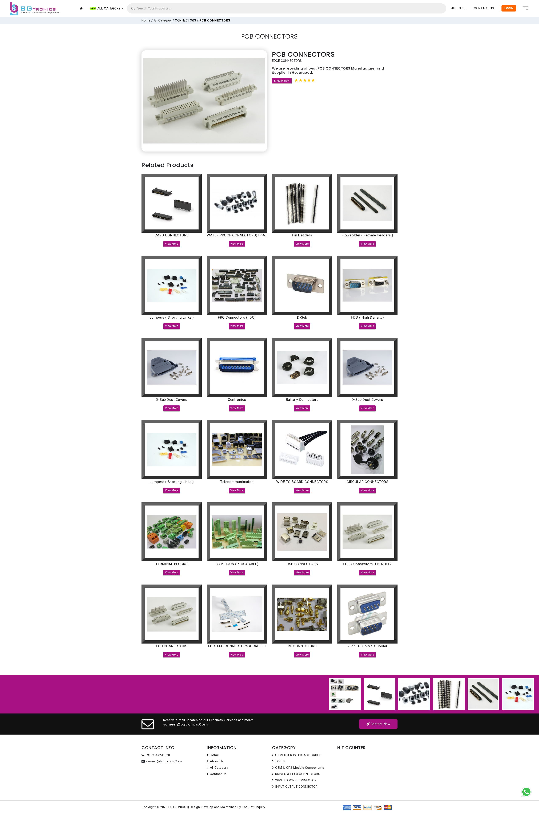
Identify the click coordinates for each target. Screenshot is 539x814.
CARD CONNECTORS (172, 235)
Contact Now (380, 724)
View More (171, 243)
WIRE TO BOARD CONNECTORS (302, 482)
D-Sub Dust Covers (171, 399)
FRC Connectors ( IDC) (237, 317)
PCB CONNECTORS (171, 646)
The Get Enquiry (253, 807)
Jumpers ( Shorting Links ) (171, 317)
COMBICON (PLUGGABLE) (237, 564)
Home (145, 20)
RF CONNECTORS (302, 646)
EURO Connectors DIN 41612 (367, 564)
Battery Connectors (302, 399)
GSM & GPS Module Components (299, 768)
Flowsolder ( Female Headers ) (367, 235)
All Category (163, 20)
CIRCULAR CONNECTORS (367, 482)
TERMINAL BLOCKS (172, 564)
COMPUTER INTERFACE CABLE (298, 755)
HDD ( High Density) (367, 317)
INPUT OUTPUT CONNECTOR (296, 787)
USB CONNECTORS (302, 564)
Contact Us (484, 8)
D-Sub (302, 317)
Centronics (237, 399)
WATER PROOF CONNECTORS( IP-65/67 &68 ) (245, 235)
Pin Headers (302, 235)
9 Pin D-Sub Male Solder (367, 646)
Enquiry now (282, 80)
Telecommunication (236, 482)
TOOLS (280, 761)
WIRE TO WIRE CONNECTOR (295, 780)
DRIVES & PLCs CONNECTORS (297, 774)
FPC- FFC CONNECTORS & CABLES (237, 646)
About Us (459, 8)
